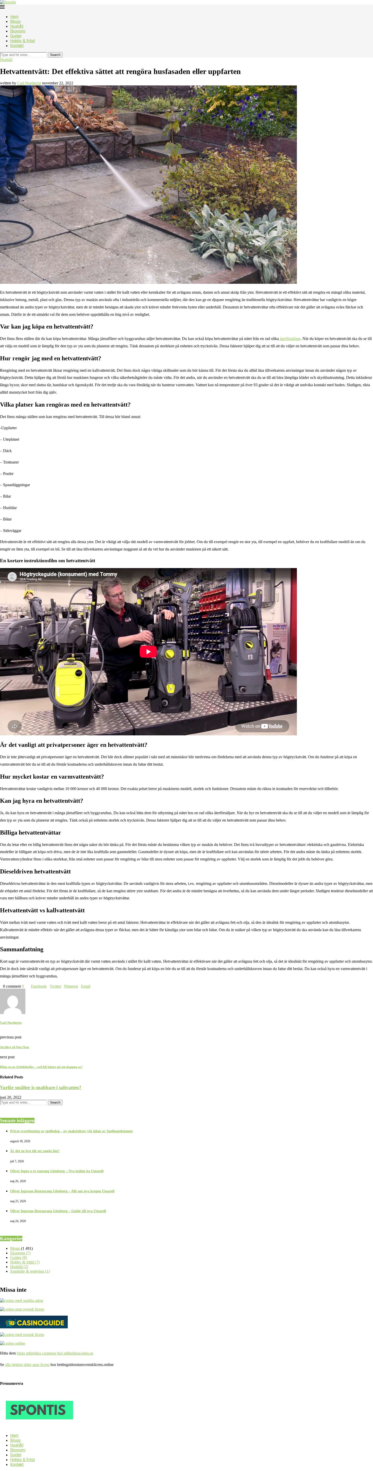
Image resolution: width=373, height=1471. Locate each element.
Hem (14, 16)
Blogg (15, 21)
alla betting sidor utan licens (27, 1364)
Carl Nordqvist (29, 83)
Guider (16, 36)
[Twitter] (5, 1426)
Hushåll (16, 26)
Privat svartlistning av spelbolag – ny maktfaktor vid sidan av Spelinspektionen (71, 1131)
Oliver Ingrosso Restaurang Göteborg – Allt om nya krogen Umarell (62, 1191)
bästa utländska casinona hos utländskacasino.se (55, 1353)
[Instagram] (9, 1426)
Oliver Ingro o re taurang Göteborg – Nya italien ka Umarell (57, 1171)
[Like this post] (25, 986)
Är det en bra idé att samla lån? (34, 1151)
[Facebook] (1, 1426)
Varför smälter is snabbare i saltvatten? (40, 1087)
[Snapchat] (17, 1426)
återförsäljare (289, 338)
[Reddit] (21, 1426)
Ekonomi (17, 31)
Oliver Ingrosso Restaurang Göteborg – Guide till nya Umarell (58, 1211)
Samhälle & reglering (30, 1271)
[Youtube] (13, 1426)
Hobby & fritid (22, 40)
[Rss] (25, 1426)
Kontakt (17, 45)
